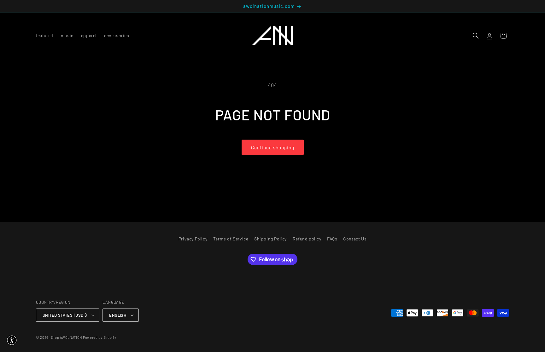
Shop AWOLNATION (66, 337)
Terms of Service (231, 238)
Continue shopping (272, 147)
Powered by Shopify (99, 337)
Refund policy (307, 238)
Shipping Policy (270, 238)
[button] (476, 36)
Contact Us (354, 238)
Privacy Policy (193, 238)
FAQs (332, 238)
